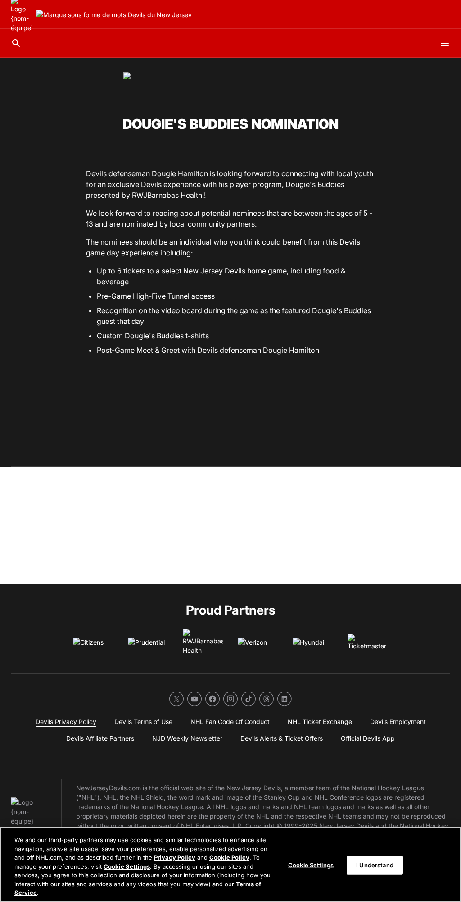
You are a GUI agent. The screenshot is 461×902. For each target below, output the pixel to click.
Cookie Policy (229, 857)
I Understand (374, 864)
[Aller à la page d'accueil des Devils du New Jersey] (114, 14)
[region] (230, 864)
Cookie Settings (127, 866)
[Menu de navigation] (444, 43)
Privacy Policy (174, 857)
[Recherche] (16, 43)
